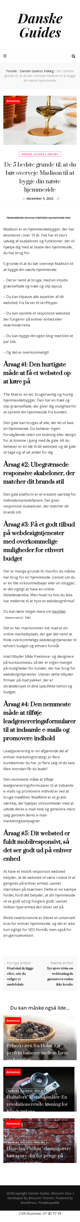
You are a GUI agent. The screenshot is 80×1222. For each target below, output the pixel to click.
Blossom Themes (41, 1198)
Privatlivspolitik (48, 1203)
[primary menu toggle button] (5, 56)
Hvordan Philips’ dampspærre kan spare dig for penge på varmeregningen (39, 1155)
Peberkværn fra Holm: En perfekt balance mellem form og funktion (37, 1053)
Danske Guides (40, 25)
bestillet (59, 611)
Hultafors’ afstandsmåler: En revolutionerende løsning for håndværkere (37, 1104)
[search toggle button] (73, 56)
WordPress (28, 1203)
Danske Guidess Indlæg (40, 154)
